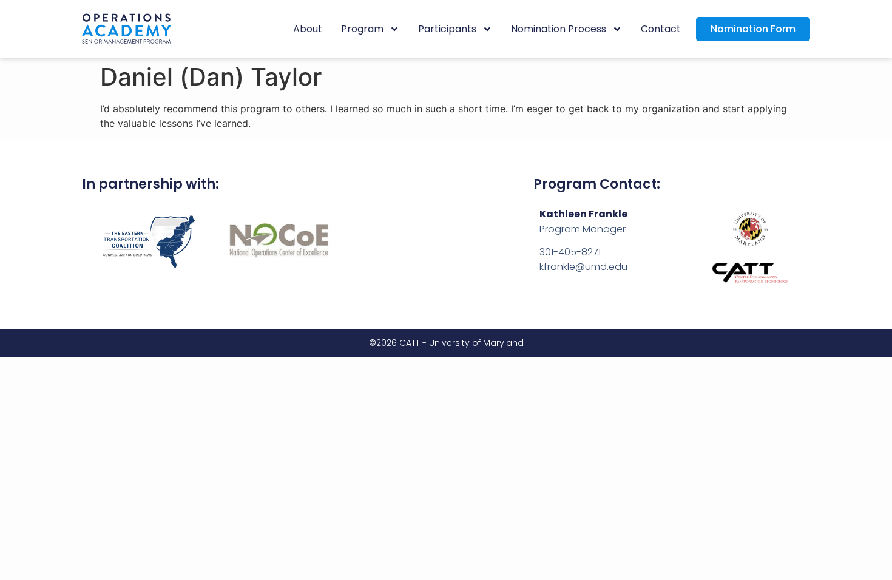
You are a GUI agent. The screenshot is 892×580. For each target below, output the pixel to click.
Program (362, 29)
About (307, 29)
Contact (661, 29)
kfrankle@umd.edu (583, 267)
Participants (447, 29)
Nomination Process (558, 29)
